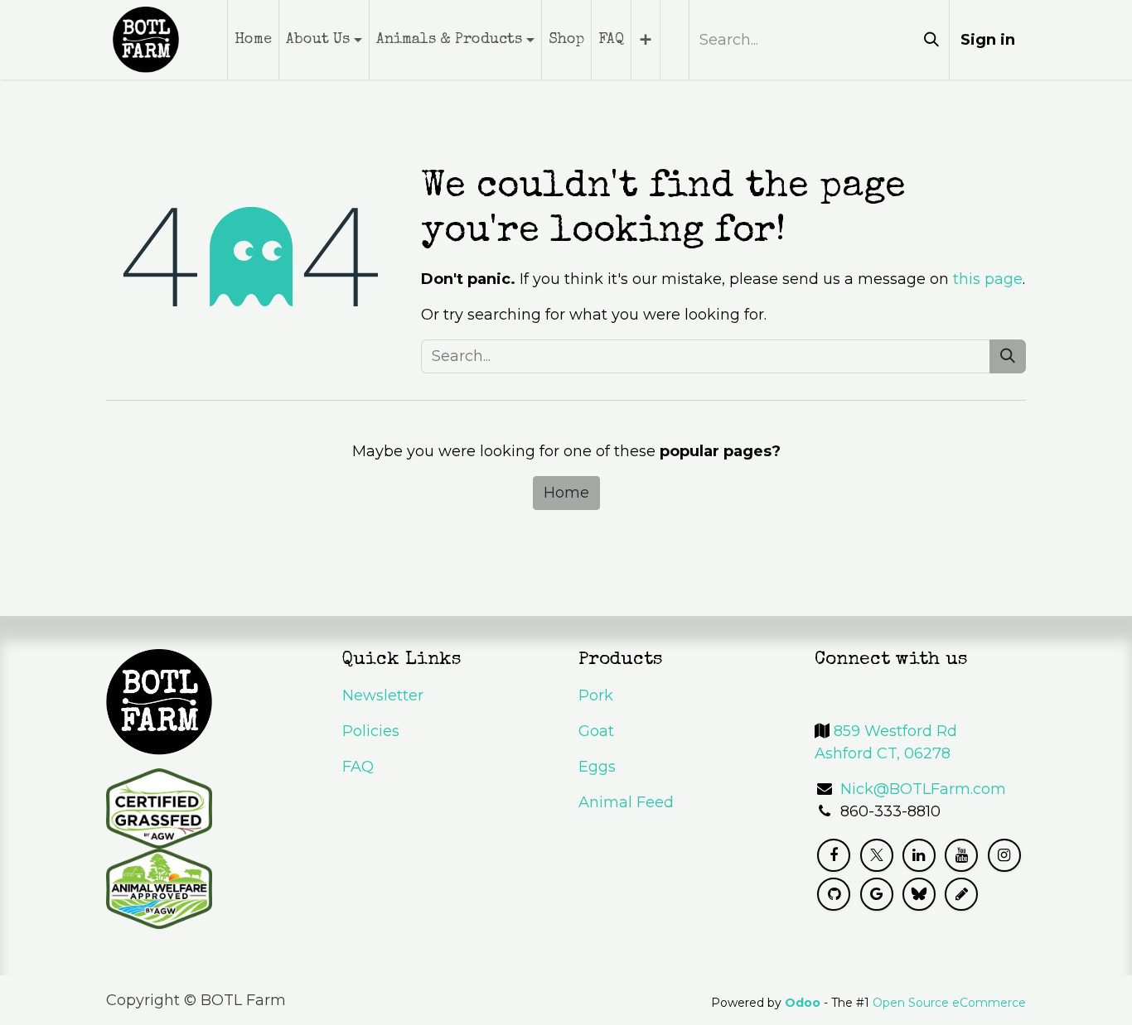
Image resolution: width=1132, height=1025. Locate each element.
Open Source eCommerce (949, 1002)
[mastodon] (961, 894)
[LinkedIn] (919, 855)
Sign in (987, 40)
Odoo (804, 1002)
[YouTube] (961, 855)
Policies (370, 731)
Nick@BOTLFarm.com (923, 789)
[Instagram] (1004, 855)
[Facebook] (833, 855)
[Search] (931, 39)
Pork (595, 695)
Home (566, 493)
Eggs (597, 767)
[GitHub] (833, 894)
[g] (876, 894)
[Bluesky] (919, 894)
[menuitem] (253, 39)
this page (988, 279)
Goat (596, 731)
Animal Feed (626, 802)
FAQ (358, 767)
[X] (876, 855)
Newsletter (382, 695)
